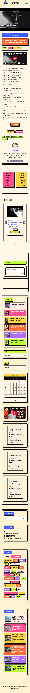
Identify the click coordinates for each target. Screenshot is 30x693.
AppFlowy (14, 567)
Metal (3, 136)
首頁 (4, 34)
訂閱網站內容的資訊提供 (11, 533)
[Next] (24, 222)
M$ (13, 596)
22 (21, 390)
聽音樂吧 (8, 34)
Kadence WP (15, 688)
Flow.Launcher (16, 556)
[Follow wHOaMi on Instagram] (13, 161)
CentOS (22, 560)
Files (17, 574)
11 (8, 387)
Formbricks (15, 582)
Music (8, 136)
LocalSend (8, 560)
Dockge (7, 596)
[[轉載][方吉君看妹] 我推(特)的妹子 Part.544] (7, 327)
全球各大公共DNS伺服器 (18, 304)
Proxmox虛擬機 (9, 574)
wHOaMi (10, 47)
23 (24, 390)
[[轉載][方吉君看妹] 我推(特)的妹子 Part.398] (7, 313)
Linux (18, 585)
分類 (6, 351)
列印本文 (11, 131)
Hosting (13, 589)
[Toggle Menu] (26, 2)
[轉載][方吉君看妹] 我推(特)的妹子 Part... (17, 312)
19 (12, 390)
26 (12, 393)
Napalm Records (9, 585)
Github (13, 571)
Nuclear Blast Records (17, 136)
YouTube (4, 139)
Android (7, 582)
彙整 (6, 363)
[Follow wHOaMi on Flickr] (19, 161)
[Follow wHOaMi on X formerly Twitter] (11, 161)
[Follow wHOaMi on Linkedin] (22, 161)
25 (9, 393)
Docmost (20, 571)
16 (24, 387)
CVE (6, 564)
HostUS (22, 593)
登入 (5, 531)
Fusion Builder (9, 578)
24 (6, 393)
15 (21, 387)
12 (12, 387)
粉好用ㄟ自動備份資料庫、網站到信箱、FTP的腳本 (17, 319)
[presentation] (15, 211)
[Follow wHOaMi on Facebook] (8, 161)
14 (18, 387)
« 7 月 (14, 400)
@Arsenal (18, 429)
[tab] (13, 243)
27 (15, 393)
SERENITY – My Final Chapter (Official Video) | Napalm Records (8, 179)
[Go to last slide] (6, 222)
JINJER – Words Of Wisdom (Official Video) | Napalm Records (22, 179)
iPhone (17, 578)
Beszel (7, 571)
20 (15, 390)
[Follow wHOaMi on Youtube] (16, 161)
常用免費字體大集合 (17, 333)
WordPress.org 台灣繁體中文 (12, 538)
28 (18, 393)
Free (23, 578)
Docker (7, 556)
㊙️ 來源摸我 (15, 125)
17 (5, 390)
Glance (15, 560)
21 (18, 390)
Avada (7, 589)
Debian (20, 589)
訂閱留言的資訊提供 (9, 536)
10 (5, 387)
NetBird (7, 567)
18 (8, 390)
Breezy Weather (14, 564)
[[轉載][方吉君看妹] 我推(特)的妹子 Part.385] (7, 342)
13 (15, 387)
